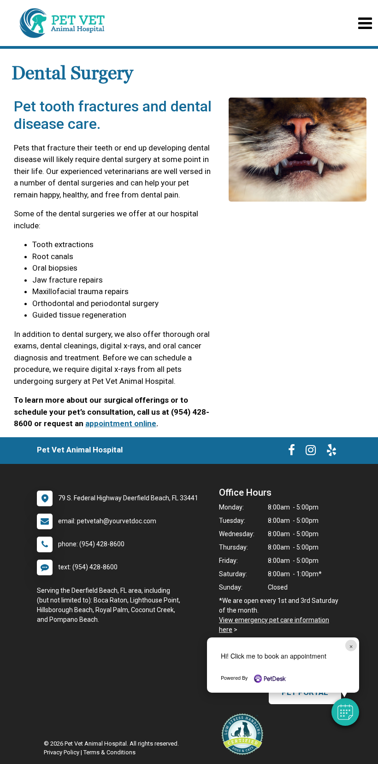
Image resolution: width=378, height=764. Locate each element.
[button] (345, 712)
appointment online (120, 423)
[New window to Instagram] (310, 452)
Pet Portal (305, 692)
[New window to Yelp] (331, 452)
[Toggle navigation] (365, 23)
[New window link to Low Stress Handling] (244, 734)
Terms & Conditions (109, 752)
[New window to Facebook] (292, 452)
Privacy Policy (61, 752)
